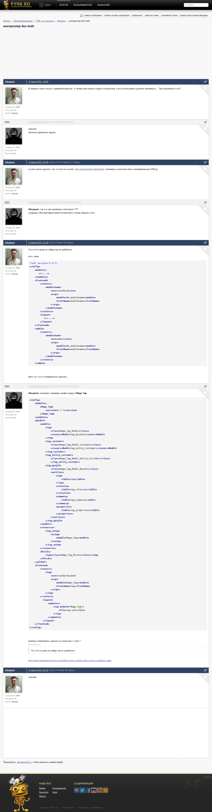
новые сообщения (93, 15)
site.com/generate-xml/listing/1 (89, 169)
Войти (48, 5)
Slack (54, 792)
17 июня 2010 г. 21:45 (38, 243)
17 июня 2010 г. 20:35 (38, 162)
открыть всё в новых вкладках (194, 15)
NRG (7, 122)
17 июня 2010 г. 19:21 (38, 122)
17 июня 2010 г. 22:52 (38, 386)
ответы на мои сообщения (116, 15)
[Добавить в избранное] (203, 90)
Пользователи (82, 5)
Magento (61, 21)
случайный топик (169, 15)
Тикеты (42, 796)
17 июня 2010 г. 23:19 (38, 670)
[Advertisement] (102, 52)
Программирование (23, 21)
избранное (137, 15)
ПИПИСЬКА (194, 783)
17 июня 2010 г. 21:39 (38, 202)
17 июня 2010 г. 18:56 (38, 82)
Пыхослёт (103, 5)
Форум (63, 5)
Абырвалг (10, 82)
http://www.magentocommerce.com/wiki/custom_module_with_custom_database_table (69, 660)
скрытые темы (152, 15)
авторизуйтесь (24, 762)
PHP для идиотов (45, 21)
